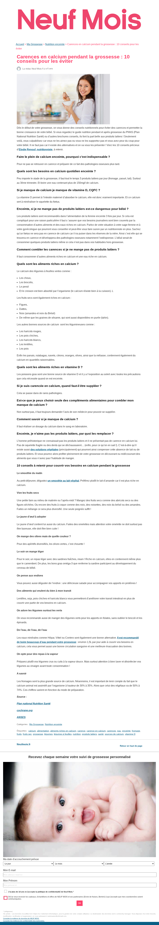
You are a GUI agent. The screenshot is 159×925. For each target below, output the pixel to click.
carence (81, 731)
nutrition (77, 734)
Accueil (20, 44)
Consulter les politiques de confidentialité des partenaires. (24, 921)
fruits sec (27, 734)
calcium (32, 731)
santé (101, 734)
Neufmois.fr (23, 744)
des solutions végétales (44, 449)
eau (119, 731)
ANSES (21, 717)
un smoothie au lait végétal (63, 480)
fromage (136, 731)
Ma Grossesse (35, 44)
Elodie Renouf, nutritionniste (35, 149)
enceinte (126, 731)
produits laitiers (89, 734)
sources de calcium (114, 734)
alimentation (43, 731)
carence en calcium (96, 731)
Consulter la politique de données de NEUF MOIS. (21, 918)
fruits (19, 734)
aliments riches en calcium (63, 731)
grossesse (38, 734)
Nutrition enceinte (55, 44)
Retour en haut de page (131, 746)
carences (111, 731)
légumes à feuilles (63, 734)
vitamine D (130, 734)
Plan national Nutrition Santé (33, 703)
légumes (48, 734)
